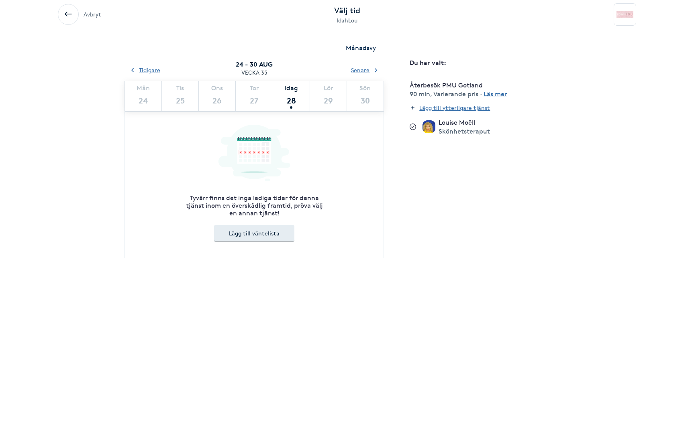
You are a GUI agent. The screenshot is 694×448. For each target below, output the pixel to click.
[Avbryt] (68, 14)
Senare (360, 70)
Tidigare (149, 70)
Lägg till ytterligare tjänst (454, 107)
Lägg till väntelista (254, 233)
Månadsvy (361, 48)
